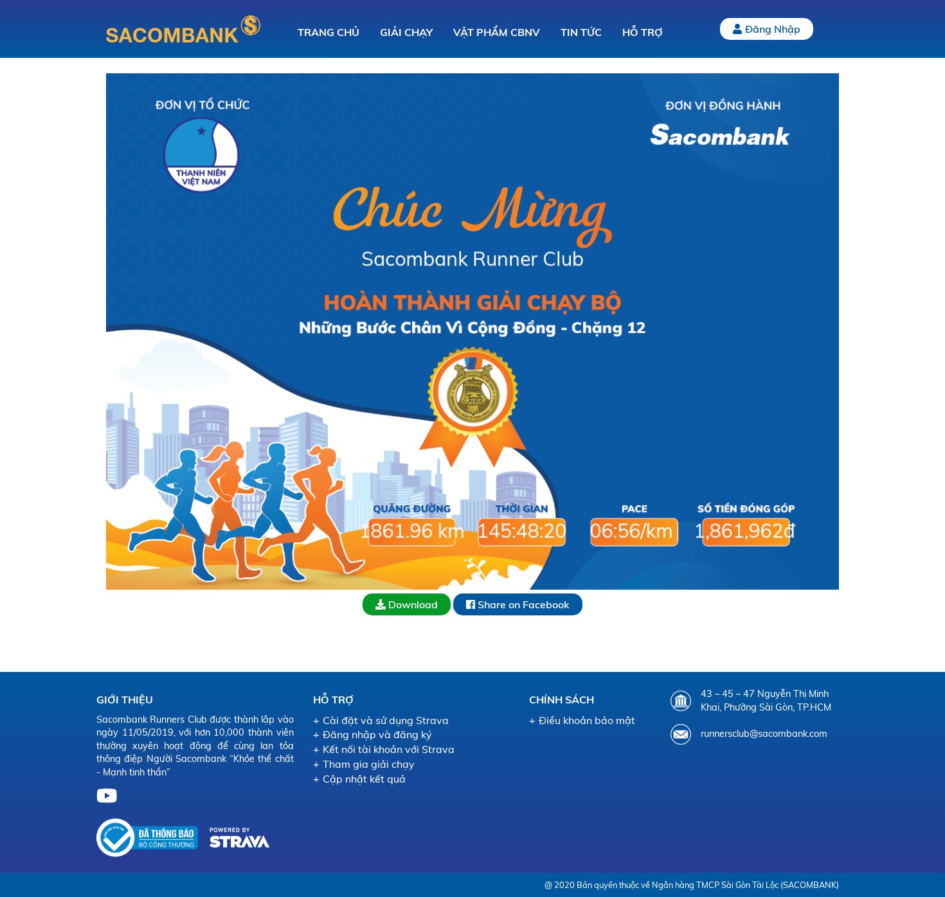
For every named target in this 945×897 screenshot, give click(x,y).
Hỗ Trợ (642, 32)
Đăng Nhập (772, 29)
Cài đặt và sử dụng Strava (386, 720)
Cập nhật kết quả (364, 778)
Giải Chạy (406, 32)
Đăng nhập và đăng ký (377, 734)
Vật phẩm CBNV (496, 32)
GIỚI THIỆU (124, 699)
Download (412, 604)
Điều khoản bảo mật (587, 720)
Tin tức (581, 32)
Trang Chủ (328, 32)
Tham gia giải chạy (369, 763)
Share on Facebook (522, 604)
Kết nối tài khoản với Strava (389, 749)
